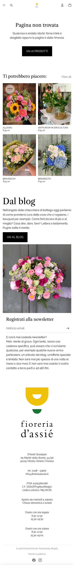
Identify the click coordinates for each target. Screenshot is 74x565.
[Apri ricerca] (11, 5)
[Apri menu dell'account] (62, 5)
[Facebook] (34, 560)
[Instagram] (40, 560)
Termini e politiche (37, 554)
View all (66, 76)
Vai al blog (15, 237)
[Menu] (4, 5)
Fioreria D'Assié (30, 548)
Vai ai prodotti (37, 51)
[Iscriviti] (67, 328)
